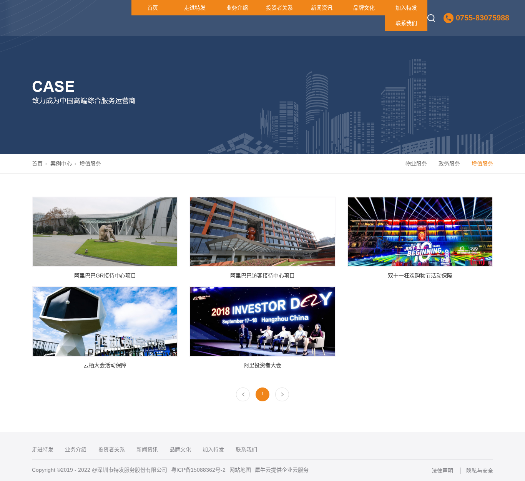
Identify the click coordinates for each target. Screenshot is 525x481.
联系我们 (406, 23)
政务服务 (449, 163)
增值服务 (482, 163)
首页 (152, 8)
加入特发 (406, 8)
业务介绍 (237, 8)
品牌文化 (364, 8)
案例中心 (61, 163)
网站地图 (240, 470)
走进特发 (195, 8)
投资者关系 (279, 8)
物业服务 (416, 163)
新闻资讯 (321, 8)
